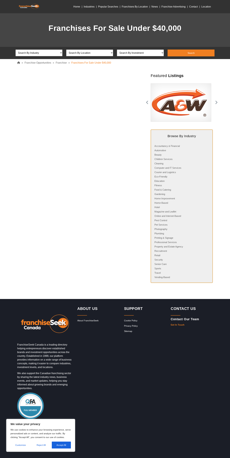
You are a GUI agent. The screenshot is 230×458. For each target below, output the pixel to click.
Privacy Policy (131, 326)
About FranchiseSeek (88, 320)
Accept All (61, 445)
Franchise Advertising (173, 6)
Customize (20, 445)
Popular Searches (108, 6)
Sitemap (128, 331)
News (154, 6)
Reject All (41, 445)
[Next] (216, 102)
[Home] (19, 62)
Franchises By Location (135, 6)
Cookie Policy (130, 320)
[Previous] (146, 102)
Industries (89, 6)
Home (76, 6)
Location (206, 6)
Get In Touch (177, 325)
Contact (193, 6)
